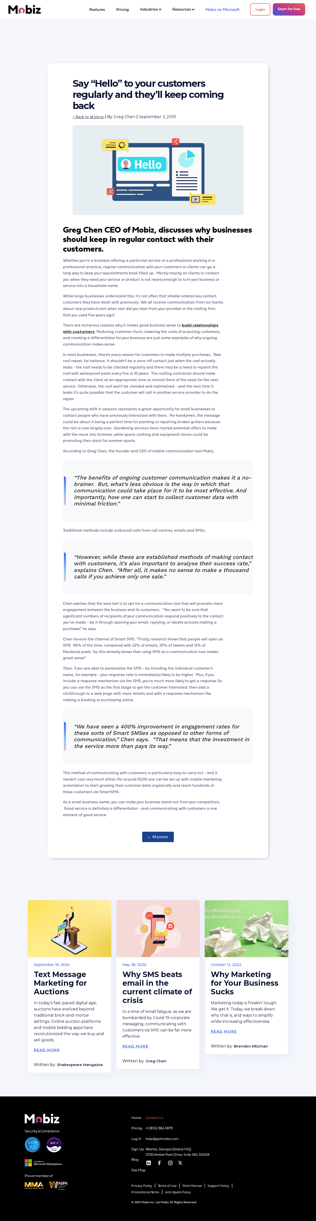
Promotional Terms (145, 1192)
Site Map (138, 1170)
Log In (136, 1139)
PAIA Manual (192, 1186)
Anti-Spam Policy (178, 1192)
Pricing (136, 1128)
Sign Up (137, 1149)
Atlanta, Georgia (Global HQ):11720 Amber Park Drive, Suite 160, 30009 (177, 1151)
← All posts (158, 836)
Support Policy (218, 1186)
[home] (24, 9)
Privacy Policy (141, 1186)
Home (136, 1118)
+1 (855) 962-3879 (159, 1128)
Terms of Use (167, 1186)
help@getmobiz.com (162, 1139)
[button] (150, 9)
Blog (134, 1159)
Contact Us (154, 1118)
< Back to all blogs (88, 117)
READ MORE (47, 1050)
